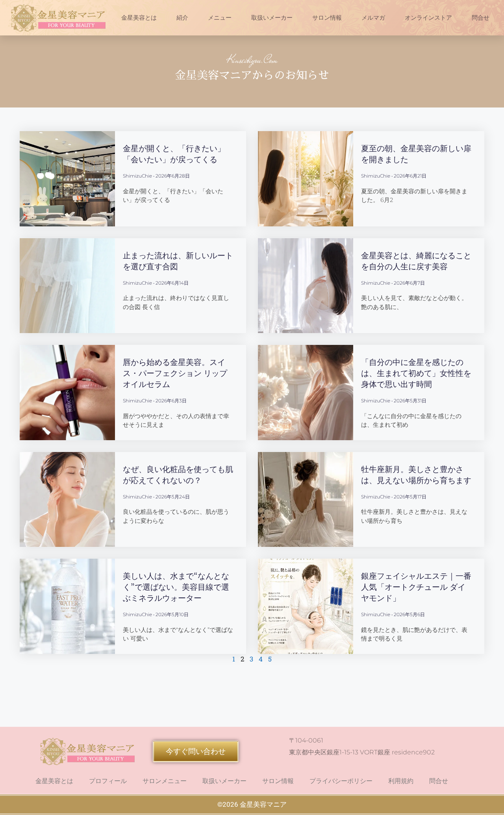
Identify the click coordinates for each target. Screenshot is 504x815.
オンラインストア (428, 17)
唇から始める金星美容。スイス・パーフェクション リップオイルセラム (175, 373)
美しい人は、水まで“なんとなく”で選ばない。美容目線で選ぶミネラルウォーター (176, 587)
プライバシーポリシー (340, 781)
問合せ (480, 17)
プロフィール (108, 781)
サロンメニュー (165, 781)
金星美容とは (139, 17)
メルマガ (373, 17)
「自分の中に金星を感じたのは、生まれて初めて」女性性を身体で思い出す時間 (416, 373)
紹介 (182, 17)
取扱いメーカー (272, 17)
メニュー (220, 17)
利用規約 (400, 781)
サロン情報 (327, 17)
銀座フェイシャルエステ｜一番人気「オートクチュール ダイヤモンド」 (416, 587)
